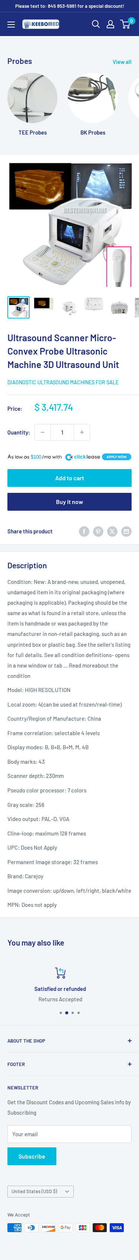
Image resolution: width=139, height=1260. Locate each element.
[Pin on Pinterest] (98, 531)
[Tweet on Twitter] (112, 531)
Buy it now (69, 501)
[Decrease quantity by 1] (42, 432)
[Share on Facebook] (84, 531)
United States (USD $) (34, 1191)
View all (122, 61)
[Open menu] (11, 25)
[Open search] (96, 24)
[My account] (110, 24)
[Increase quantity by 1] (82, 432)
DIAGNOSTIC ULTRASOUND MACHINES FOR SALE (63, 382)
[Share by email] (126, 531)
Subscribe (32, 1156)
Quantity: (18, 432)
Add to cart (69, 477)
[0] (125, 24)
